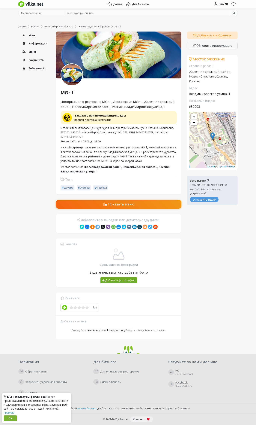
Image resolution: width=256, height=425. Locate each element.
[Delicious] (150, 227)
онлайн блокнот (87, 408)
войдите (95, 330)
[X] (103, 227)
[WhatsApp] (113, 227)
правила (9, 412)
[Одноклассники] (92, 227)
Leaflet (211, 166)
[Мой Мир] (118, 227)
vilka (31, 35)
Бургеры (85, 187)
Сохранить (36, 60)
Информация (37, 43)
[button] (212, 136)
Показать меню (121, 204)
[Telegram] (97, 227)
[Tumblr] (129, 227)
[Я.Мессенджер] (82, 227)
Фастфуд (101, 187)
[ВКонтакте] (87, 227)
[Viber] (108, 227)
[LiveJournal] (139, 227)
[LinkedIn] (134, 227)
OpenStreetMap (227, 166)
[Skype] (124, 227)
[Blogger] (145, 227)
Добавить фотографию (119, 280)
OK (10, 418)
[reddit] (155, 227)
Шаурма (68, 187)
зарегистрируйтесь (120, 330)
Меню (32, 51)
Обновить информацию (214, 46)
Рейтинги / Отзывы (39, 68)
